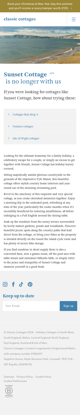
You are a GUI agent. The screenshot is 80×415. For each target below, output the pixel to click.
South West (67, 332)
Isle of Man (40, 343)
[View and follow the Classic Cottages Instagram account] (5, 285)
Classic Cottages (17, 332)
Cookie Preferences (15, 381)
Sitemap (9, 376)
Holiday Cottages (46, 332)
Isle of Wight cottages (26, 138)
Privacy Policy (25, 376)
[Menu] (73, 19)
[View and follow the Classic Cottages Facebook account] (13, 285)
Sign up (68, 306)
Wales (26, 337)
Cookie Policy (43, 376)
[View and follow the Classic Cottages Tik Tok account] (21, 285)
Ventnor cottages (23, 126)
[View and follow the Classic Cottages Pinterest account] (30, 285)
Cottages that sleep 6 (25, 114)
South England (12, 337)
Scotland (25, 343)
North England (60, 337)
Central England (40, 337)
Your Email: (12, 306)
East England (11, 343)
